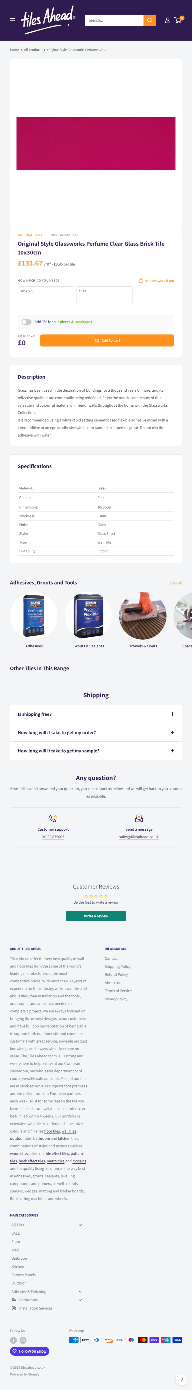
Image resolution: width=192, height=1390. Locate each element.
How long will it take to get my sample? (59, 751)
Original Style (30, 235)
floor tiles (52, 1131)
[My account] (167, 20)
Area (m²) (26, 291)
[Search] (150, 20)
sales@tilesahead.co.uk (139, 836)
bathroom (41, 1138)
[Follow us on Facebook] (13, 1340)
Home (14, 49)
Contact (111, 958)
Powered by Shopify (24, 1374)
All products (33, 49)
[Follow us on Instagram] (23, 1340)
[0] (178, 20)
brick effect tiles (32, 1161)
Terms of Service (118, 990)
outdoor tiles (21, 1138)
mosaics (79, 1161)
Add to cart (111, 340)
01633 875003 (53, 836)
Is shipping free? (35, 714)
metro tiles (55, 1161)
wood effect (20, 1153)
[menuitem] (48, 1225)
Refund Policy (116, 974)
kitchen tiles (68, 1138)
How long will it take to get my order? (57, 732)
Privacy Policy (116, 999)
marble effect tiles (54, 1153)
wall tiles (69, 1131)
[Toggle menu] (80, 1225)
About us (112, 982)
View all (176, 583)
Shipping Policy (117, 966)
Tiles (82, 291)
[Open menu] (12, 20)
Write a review (96, 916)
